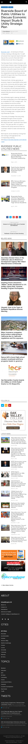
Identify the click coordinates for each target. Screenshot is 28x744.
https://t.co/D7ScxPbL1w (7, 714)
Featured (3, 684)
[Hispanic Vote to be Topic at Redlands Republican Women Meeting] (14, 298)
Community (4, 7)
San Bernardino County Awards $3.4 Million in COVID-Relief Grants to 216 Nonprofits (12, 382)
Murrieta (3, 654)
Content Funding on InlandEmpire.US (10, 614)
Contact (20, 742)
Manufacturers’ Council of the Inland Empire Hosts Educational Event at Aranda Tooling (19, 539)
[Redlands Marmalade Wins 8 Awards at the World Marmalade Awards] (5, 505)
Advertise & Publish (6, 611)
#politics (11, 705)
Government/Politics (6, 682)
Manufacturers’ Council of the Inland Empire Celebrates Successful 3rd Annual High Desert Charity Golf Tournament (18, 440)
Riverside (8, 33)
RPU (12, 33)
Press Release (6, 31)
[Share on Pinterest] (17, 217)
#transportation (21, 725)
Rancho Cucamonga (6, 643)
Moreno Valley (4, 640)
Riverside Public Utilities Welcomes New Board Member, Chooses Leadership (19, 156)
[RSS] (6, 405)
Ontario (3, 645)
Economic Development (7, 686)
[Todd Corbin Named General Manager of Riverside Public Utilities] (5, 170)
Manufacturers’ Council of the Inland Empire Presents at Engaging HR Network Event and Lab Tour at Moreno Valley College (19, 529)
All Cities (4, 631)
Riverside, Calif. (5, 52)
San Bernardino (5, 636)
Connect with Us (19, 740)
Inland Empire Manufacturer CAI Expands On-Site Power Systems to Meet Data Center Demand (18, 483)
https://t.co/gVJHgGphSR (7, 723)
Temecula (3, 652)
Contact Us (4, 607)
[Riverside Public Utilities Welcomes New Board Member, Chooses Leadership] (5, 155)
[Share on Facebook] (7, 217)
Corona (3, 647)
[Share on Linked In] (20, 217)
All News (3, 675)
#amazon (3, 725)
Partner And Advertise (10, 740)
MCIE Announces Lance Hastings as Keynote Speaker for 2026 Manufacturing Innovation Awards (18, 464)
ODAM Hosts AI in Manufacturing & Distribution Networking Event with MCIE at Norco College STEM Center (18, 495)
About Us (3, 604)
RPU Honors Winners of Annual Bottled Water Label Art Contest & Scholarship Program (18, 184)
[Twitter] (2, 405)
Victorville (3, 650)
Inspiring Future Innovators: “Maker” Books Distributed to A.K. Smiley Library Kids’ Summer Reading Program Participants (14, 285)
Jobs (2, 672)
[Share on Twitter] (10, 217)
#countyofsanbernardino (19, 705)
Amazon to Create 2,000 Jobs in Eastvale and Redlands (14, 225)
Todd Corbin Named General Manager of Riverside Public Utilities (18, 170)
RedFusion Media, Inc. (16, 736)
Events (3, 679)
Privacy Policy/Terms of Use (16, 737)
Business (3, 668)
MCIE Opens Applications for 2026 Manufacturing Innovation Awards (17, 474)
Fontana (3, 638)
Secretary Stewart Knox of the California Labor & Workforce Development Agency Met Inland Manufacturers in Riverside (13, 261)
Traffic (2, 691)
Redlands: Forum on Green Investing (14, 233)
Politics (10, 7)
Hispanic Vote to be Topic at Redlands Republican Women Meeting (12, 309)
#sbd (15, 725)
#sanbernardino (10, 725)
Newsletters (4, 609)
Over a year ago (5, 707)
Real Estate (4, 689)
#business (3, 716)
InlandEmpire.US (6, 602)
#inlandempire (4, 705)
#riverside (9, 716)
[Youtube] (9, 405)
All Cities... (3, 657)
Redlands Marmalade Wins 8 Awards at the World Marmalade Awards (18, 505)
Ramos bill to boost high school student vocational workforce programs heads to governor (12, 359)
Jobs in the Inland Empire (11, 742)
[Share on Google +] (14, 217)
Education (3, 670)
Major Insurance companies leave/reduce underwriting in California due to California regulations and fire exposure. (12, 335)
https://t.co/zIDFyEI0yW (18, 704)
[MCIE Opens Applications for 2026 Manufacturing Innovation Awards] (5, 474)
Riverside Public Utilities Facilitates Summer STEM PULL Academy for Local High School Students (18, 199)
